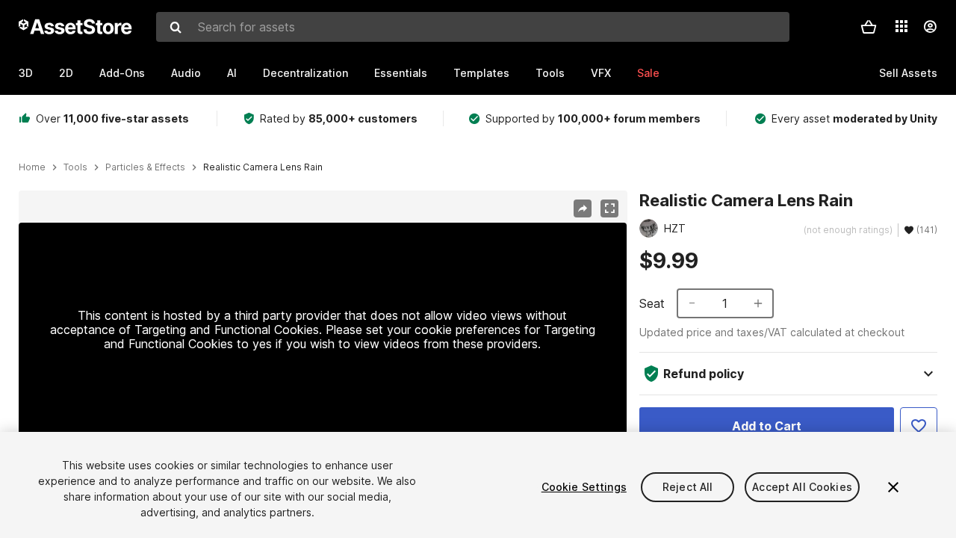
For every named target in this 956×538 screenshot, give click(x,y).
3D (26, 73)
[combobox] (472, 27)
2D (66, 73)
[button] (869, 27)
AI (232, 73)
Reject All (687, 486)
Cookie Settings (584, 486)
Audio (186, 73)
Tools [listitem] (75, 167)
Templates (481, 73)
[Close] (893, 487)
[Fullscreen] (609, 208)
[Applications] (901, 26)
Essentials (400, 73)
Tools (550, 73)
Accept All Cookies (802, 486)
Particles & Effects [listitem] (145, 167)
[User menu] (929, 26)
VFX (601, 73)
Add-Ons (122, 73)
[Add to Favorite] (918, 426)
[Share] (583, 208)
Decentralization (305, 73)
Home (32, 167)
